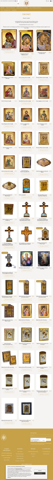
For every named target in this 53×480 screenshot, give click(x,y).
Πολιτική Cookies (19, 468)
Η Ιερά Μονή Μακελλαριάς (33, 451)
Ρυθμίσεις (9, 477)
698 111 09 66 (6, 460)
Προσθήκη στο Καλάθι (9, 52)
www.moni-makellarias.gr (7, 453)
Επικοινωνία (33, 453)
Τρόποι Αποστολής (19, 456)
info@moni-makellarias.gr (6, 455)
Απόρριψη (40, 470)
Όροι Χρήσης (19, 451)
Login (48, 0)
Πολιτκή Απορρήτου (48, 443)
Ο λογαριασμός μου (46, 451)
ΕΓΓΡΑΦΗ (48, 439)
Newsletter (33, 433)
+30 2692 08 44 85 (6, 457)
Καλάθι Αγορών (46, 453)
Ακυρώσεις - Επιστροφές (19, 460)
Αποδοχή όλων (39, 473)
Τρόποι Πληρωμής (20, 458)
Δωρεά (33, 456)
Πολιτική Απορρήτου (20, 453)
